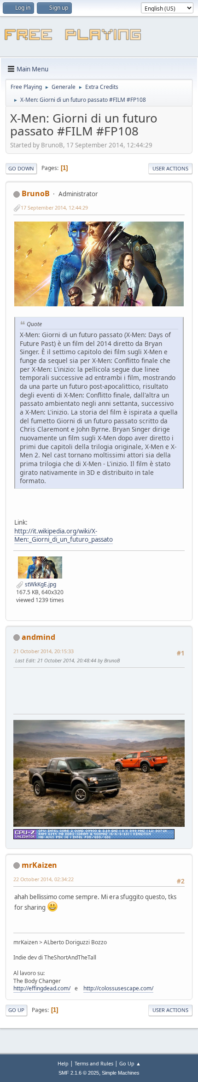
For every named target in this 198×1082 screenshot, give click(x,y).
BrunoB (36, 193)
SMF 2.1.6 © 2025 (78, 1073)
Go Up (16, 1009)
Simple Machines (121, 1073)
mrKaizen (39, 865)
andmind (38, 637)
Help (63, 1063)
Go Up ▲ (130, 1063)
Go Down (21, 168)
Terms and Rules (94, 1063)
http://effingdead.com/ (41, 988)
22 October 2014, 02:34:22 (43, 879)
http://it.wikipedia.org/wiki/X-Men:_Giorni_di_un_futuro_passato (63, 535)
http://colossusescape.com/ (118, 988)
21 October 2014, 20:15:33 (43, 651)
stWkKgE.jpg (39, 584)
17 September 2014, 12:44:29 (54, 207)
